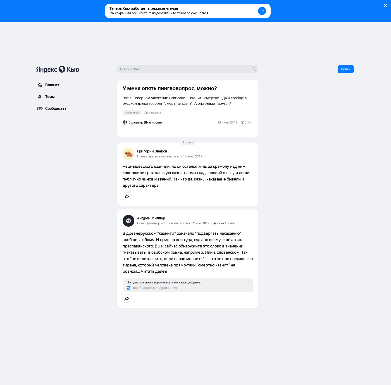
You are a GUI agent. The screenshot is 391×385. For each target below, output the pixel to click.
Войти (345, 69)
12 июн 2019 (200, 223)
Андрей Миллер (151, 218)
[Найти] (254, 69)
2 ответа (188, 142)
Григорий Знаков (152, 151)
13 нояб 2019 (192, 156)
